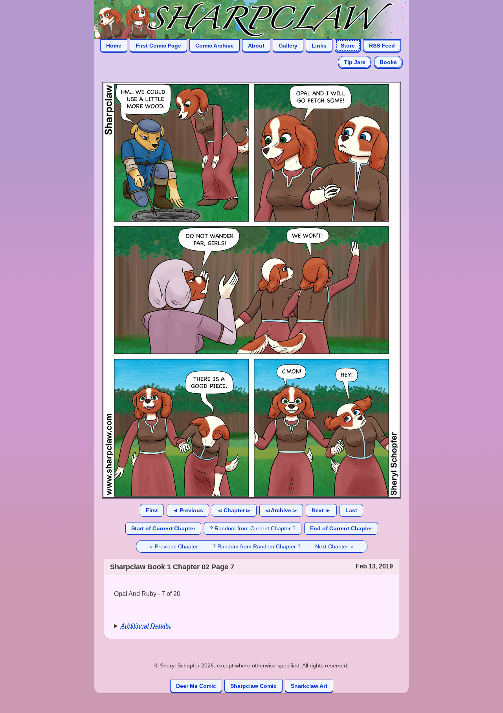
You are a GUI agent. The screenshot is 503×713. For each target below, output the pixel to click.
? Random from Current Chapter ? (253, 528)
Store (348, 45)
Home (113, 45)
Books (388, 62)
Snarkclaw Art (309, 686)
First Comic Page (158, 45)
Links (319, 45)
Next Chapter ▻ (334, 546)
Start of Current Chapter (163, 528)
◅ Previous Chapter (173, 546)
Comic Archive (214, 45)
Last (351, 510)
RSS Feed (382, 45)
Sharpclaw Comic (253, 686)
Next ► (321, 510)
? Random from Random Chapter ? (257, 546)
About (256, 45)
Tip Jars (354, 62)
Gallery (288, 45)
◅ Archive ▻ (281, 510)
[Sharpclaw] (243, 19)
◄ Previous (188, 510)
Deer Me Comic (196, 686)
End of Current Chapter (341, 528)
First (152, 510)
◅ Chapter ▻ (234, 510)
